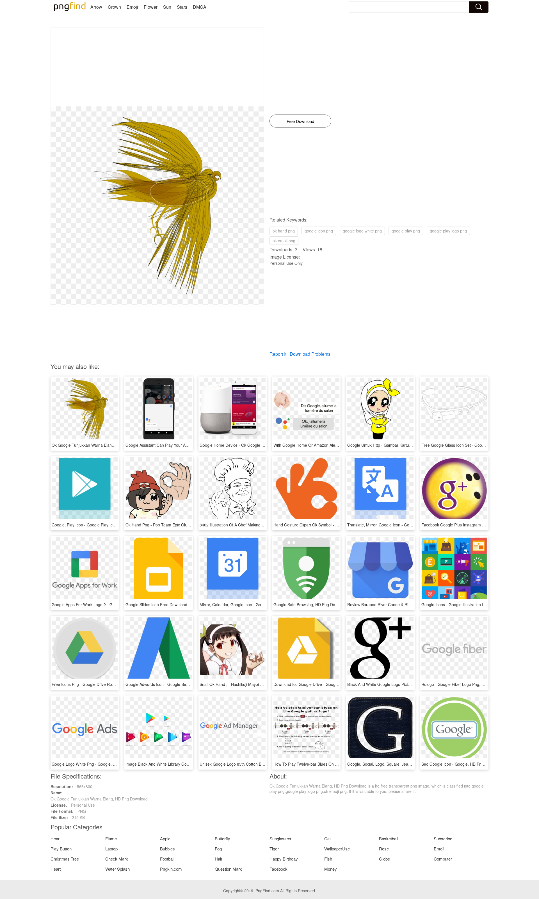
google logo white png (362, 231)
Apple (165, 838)
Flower (150, 7)
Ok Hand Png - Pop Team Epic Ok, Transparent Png (171, 525)
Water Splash (117, 869)
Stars (182, 7)
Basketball (388, 838)
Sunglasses (280, 838)
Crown (114, 7)
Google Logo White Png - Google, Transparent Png (97, 764)
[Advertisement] (157, 67)
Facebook (278, 869)
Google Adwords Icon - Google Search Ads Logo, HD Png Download (186, 684)
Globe (384, 859)
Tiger (274, 849)
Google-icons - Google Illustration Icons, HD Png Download (473, 604)
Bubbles (167, 849)
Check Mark (116, 859)
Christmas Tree (65, 859)
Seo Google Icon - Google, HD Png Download (462, 764)
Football (167, 859)
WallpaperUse (337, 849)
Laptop (111, 849)
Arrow (96, 7)
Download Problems (310, 354)
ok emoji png (284, 240)
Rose (384, 849)
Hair (218, 859)
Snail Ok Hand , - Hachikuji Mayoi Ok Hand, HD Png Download (255, 684)
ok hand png (284, 231)
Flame (111, 838)
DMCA (199, 7)
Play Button (61, 849)
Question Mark (228, 869)
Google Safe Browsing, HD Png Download (310, 604)
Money (330, 869)
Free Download (300, 121)
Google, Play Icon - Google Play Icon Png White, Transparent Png (110, 525)
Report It (278, 354)
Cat (327, 838)
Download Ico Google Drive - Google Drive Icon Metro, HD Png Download (338, 684)
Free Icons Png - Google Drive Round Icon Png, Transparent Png (110, 684)
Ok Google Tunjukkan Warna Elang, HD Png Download (100, 445)
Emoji (132, 7)
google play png (406, 231)
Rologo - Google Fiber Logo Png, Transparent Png (466, 684)
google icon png (319, 231)
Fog (218, 849)
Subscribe (443, 838)
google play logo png (448, 231)
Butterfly (222, 838)
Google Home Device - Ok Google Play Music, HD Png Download (257, 445)
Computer (443, 859)
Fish (328, 859)
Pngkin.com (171, 869)
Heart (56, 838)
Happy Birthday (284, 859)
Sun (167, 7)
